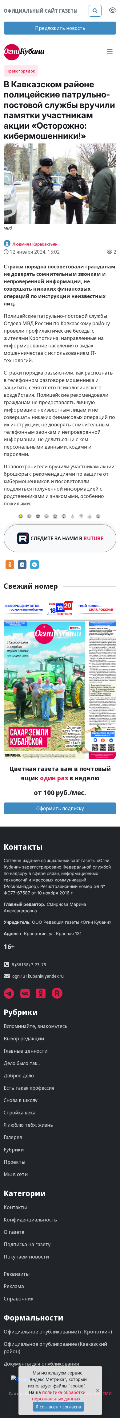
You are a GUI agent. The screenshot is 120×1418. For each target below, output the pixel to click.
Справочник (18, 1298)
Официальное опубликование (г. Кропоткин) (58, 1331)
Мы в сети (16, 1174)
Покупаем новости (26, 1256)
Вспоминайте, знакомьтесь (35, 1026)
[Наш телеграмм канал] (12, 995)
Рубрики (14, 1149)
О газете (14, 1232)
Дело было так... (22, 1063)
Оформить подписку (60, 808)
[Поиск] (95, 11)
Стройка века (19, 1112)
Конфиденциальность (30, 1219)
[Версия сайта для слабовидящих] (112, 11)
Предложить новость (60, 28)
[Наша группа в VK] (28, 995)
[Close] (97, 1390)
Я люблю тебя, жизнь (28, 1125)
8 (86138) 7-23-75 (29, 965)
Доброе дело (19, 1075)
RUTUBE (93, 538)
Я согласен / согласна (58, 1407)
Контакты (15, 1207)
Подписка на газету (27, 1244)
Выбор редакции (24, 1038)
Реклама (14, 1286)
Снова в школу (21, 1100)
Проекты (14, 1162)
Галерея (13, 1137)
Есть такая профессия (29, 1087)
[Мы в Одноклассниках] (44, 995)
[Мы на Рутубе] (60, 995)
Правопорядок (20, 71)
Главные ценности (25, 1050)
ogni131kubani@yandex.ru (38, 976)
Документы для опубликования (41, 1363)
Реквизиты (17, 1274)
